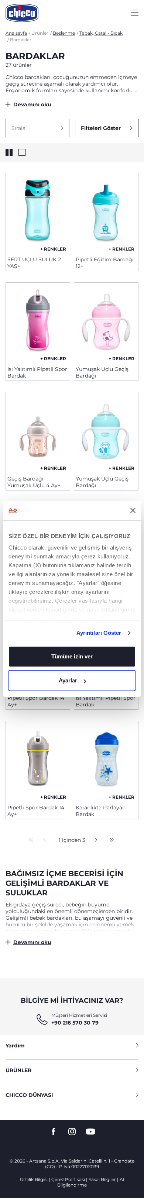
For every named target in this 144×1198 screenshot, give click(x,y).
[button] (37, 128)
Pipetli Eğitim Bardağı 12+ (105, 262)
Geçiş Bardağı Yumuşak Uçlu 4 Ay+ (34, 482)
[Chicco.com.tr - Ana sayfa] (22, 13)
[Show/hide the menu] (134, 13)
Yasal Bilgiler (102, 1179)
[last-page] (109, 840)
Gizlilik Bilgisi (34, 1179)
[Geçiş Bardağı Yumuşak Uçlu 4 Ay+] (38, 431)
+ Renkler (53, 249)
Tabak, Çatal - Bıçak (101, 33)
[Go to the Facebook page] (53, 1131)
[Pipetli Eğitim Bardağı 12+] (106, 212)
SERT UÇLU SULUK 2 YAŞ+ (34, 262)
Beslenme (64, 33)
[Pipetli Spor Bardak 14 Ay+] (38, 760)
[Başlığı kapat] (133, 510)
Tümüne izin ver (72, 656)
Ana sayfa (16, 33)
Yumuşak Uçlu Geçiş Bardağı (102, 372)
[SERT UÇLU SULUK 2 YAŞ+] (38, 212)
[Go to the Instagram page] (72, 1131)
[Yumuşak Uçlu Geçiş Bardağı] (106, 321)
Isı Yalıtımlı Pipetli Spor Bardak (37, 372)
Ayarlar (68, 680)
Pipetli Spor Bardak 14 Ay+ (35, 701)
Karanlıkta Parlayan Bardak (101, 810)
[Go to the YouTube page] (90, 1131)
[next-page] (94, 840)
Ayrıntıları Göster (98, 633)
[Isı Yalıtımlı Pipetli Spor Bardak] (38, 321)
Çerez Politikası (68, 1179)
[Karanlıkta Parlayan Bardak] (106, 760)
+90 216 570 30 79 (75, 1022)
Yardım (15, 1045)
